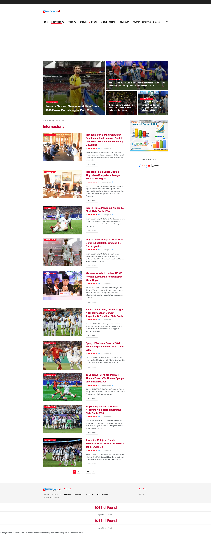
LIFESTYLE (146, 22)
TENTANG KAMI (102, 495)
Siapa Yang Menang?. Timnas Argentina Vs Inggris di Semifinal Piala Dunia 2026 (103, 410)
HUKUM (94, 22)
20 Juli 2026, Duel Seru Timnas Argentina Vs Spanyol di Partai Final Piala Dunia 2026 (150, 106)
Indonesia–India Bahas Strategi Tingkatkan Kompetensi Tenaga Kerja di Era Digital (103, 175)
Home (44, 121)
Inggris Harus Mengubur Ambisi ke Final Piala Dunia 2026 (105, 209)
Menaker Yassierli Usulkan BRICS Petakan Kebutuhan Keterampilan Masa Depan (104, 276)
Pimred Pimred (52, 114)
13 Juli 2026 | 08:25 (105, 385)
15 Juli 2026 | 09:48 (105, 353)
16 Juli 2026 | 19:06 (105, 148)
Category (51, 121)
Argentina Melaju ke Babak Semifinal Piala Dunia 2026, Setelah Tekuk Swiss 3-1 (105, 443)
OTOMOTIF (135, 22)
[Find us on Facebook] (140, 494)
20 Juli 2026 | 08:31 (115, 90)
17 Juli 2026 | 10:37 (147, 114)
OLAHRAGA (124, 22)
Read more (93, 164)
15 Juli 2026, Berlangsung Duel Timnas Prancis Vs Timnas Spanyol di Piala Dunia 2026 (105, 378)
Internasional (51, 102)
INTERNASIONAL (57, 22)
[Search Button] (167, 22)
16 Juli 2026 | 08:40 (105, 215)
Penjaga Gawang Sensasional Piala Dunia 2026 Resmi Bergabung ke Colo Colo (72, 108)
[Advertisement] (105, 41)
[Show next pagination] (93, 472)
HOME (45, 22)
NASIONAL (72, 22)
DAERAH (83, 22)
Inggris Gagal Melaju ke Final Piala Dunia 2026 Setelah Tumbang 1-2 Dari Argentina (104, 243)
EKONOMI (103, 22)
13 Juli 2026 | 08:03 (105, 416)
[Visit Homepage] (51, 11)
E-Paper (156, 22)
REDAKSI (67, 495)
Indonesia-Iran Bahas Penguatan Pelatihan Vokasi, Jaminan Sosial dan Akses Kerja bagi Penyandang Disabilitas (104, 139)
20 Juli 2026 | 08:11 (115, 114)
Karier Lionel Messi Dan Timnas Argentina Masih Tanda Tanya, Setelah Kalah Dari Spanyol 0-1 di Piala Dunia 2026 (137, 84)
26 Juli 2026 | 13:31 (65, 114)
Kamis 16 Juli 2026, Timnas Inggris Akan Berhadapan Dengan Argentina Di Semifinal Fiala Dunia (105, 313)
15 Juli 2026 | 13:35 (105, 319)
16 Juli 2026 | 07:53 (105, 283)
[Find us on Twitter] (144, 494)
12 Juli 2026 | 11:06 (105, 450)
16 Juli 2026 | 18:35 (105, 182)
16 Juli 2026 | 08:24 (105, 250)
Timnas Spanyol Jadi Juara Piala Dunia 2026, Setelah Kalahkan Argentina (121, 107)
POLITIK (112, 22)
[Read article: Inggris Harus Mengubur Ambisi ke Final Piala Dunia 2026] (62, 220)
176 (88, 472)
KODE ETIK (90, 495)
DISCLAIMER (78, 495)
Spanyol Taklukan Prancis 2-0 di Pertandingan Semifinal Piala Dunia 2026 (105, 346)
